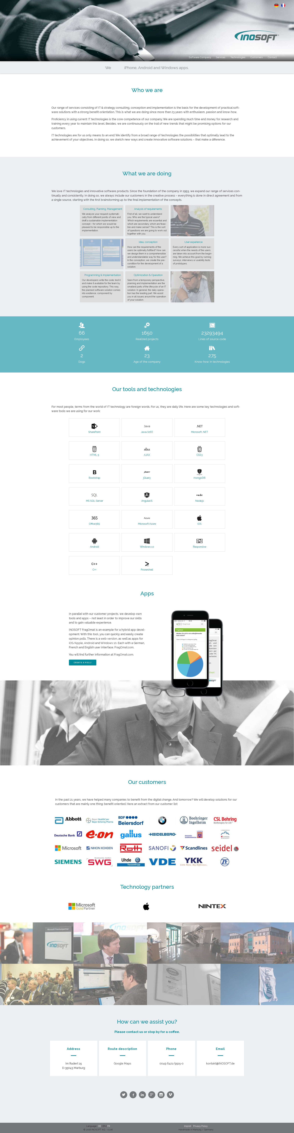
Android (89, 643)
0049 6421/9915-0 (171, 1063)
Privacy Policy (200, 1126)
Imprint (187, 1126)
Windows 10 (109, 643)
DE (99, 1126)
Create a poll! (83, 663)
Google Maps (122, 1063)
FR (108, 1126)
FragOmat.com (124, 647)
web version (109, 638)
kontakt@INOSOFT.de (220, 1063)
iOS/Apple (76, 643)
